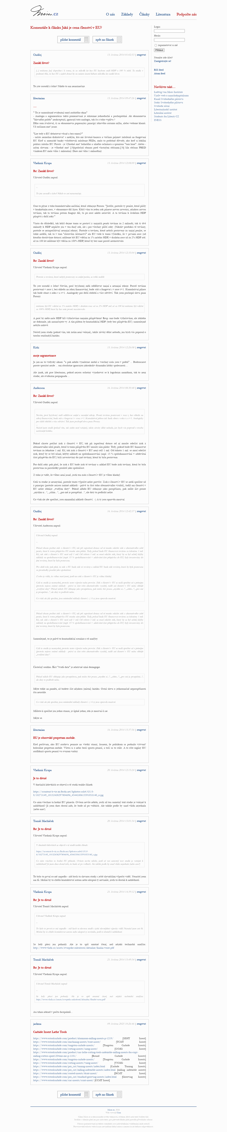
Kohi (36, 347)
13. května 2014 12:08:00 (120, 163)
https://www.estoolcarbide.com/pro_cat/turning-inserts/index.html (69, 1066)
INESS (158, 120)
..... (35, 106)
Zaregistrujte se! (162, 61)
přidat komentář (70, 39)
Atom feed (159, 73)
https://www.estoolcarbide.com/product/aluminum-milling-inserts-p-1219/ (73, 1038)
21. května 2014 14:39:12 (120, 891)
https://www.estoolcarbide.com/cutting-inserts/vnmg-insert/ (65, 1062)
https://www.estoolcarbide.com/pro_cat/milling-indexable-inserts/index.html (74, 1069)
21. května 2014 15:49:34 (120, 959)
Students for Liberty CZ (166, 116)
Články (144, 14)
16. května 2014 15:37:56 (120, 729)
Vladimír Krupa (42, 163)
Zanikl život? (41, 63)
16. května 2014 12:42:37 (120, 511)
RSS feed (159, 69)
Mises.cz (111, 1110)
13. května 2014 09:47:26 (120, 98)
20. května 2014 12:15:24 (120, 770)
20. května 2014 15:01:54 (120, 820)
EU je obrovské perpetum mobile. (54, 738)
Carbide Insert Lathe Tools (50, 1032)
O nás (110, 14)
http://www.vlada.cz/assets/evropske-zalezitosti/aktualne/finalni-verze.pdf (73, 947)
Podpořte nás (187, 14)
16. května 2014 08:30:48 (120, 387)
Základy (127, 14)
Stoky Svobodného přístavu (168, 102)
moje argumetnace (44, 355)
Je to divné (40, 778)
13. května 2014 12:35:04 (120, 252)
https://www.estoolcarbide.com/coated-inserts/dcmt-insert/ (65, 1073)
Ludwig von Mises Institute (168, 92)
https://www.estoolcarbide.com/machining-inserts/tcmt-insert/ (67, 1041)
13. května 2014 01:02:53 (120, 54)
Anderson (39, 388)
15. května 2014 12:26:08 (120, 347)
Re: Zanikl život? (43, 171)
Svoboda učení (162, 105)
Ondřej (37, 55)
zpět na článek (105, 39)
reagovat (141, 54)
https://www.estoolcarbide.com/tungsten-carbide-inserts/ (64, 1045)
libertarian (39, 98)
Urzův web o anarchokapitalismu (171, 95)
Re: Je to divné (42, 829)
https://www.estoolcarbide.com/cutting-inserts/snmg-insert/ (65, 1048)
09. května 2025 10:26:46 (120, 1023)
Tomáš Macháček (43, 821)
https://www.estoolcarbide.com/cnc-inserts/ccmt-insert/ (63, 1080)
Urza (119, 1112)
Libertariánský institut (165, 109)
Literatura (163, 14)
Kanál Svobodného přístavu (168, 98)
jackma (37, 1024)
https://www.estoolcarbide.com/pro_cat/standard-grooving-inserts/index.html (74, 1076)
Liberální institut (162, 112)
